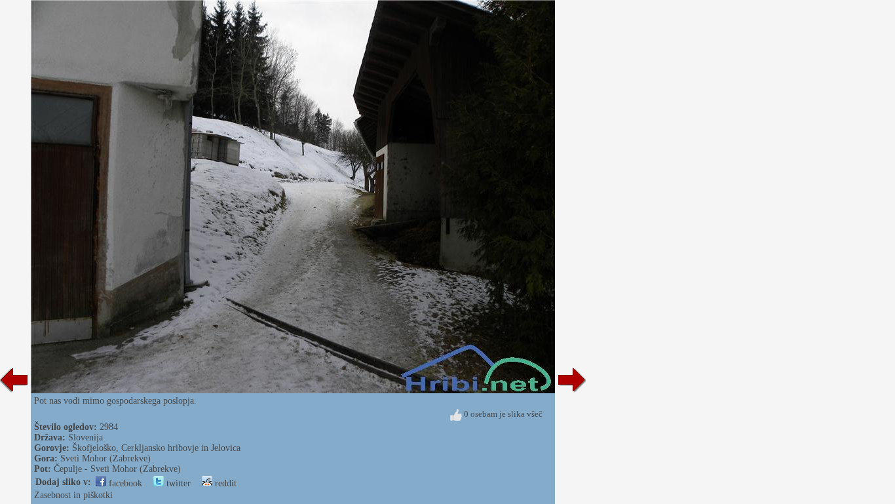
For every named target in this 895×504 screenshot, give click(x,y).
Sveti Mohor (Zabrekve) (105, 458)
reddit (224, 483)
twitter (177, 483)
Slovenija (85, 437)
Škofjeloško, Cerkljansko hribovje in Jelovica (156, 448)
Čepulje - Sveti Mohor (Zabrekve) (117, 469)
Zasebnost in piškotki (73, 495)
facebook (124, 483)
